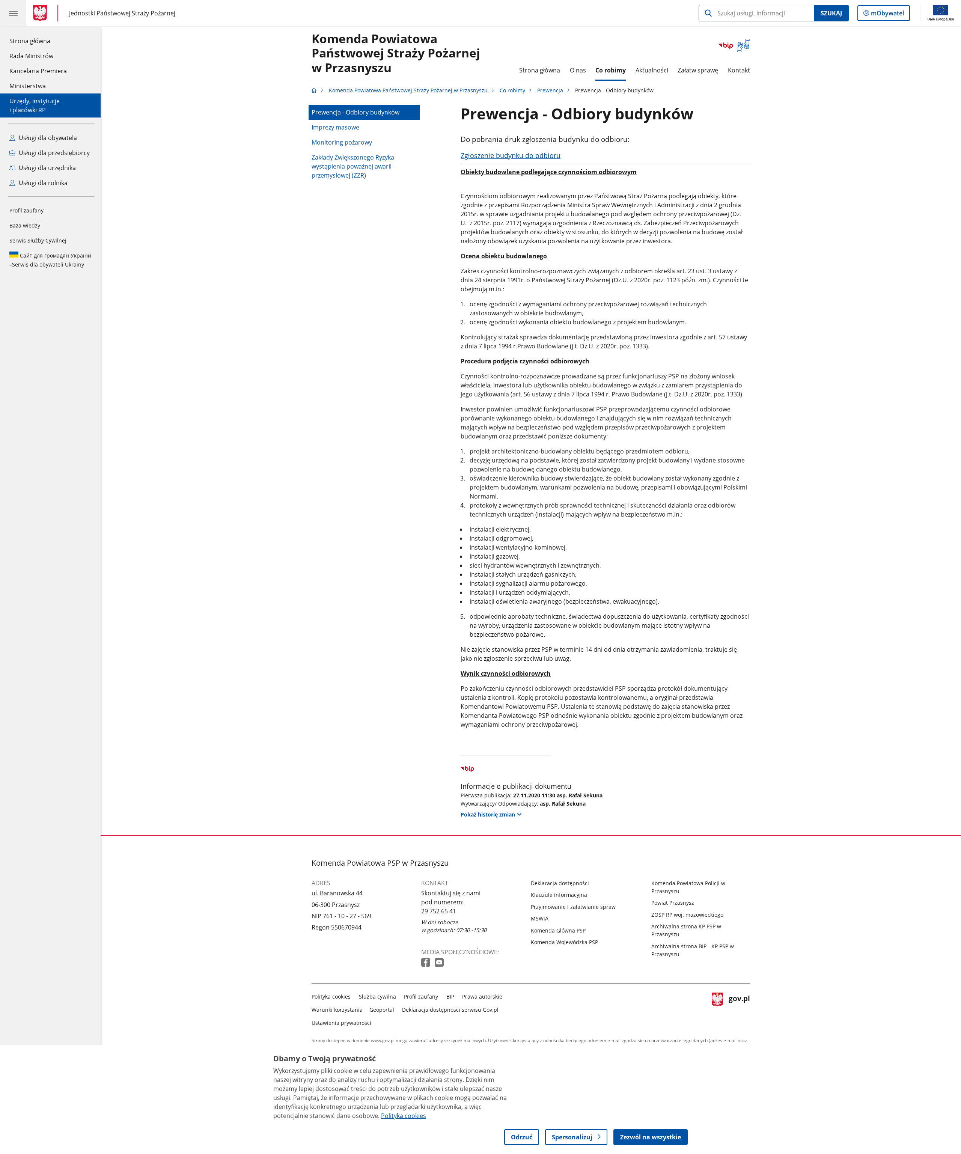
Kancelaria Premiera (38, 71)
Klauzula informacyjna (559, 894)
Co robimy (610, 70)
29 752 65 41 (438, 911)
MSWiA (539, 918)
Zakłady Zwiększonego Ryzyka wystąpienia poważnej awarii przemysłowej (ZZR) (353, 166)
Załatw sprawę (698, 70)
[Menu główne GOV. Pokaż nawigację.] (13, 13)
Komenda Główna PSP (558, 930)
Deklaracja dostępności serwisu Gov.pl (450, 1009)
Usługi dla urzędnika (46, 168)
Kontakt (739, 70)
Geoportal (381, 1009)
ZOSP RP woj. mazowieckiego (687, 914)
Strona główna (38, 40)
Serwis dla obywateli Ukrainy (50, 260)
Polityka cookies (331, 996)
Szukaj (831, 13)
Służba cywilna (377, 996)
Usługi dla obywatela (47, 138)
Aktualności (652, 70)
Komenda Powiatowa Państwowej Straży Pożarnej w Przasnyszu (396, 53)
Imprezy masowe (335, 127)
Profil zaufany (26, 210)
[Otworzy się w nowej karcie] (426, 963)
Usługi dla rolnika (42, 183)
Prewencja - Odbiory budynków (355, 112)
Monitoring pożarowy (342, 142)
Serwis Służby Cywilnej (37, 240)
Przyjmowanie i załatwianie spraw (573, 906)
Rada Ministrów (31, 56)
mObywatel (887, 15)
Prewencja (550, 90)
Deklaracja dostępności (560, 883)
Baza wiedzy (24, 225)
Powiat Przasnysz (672, 902)
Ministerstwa (27, 86)
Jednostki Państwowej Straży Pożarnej (122, 13)
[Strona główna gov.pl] (41, 13)
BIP (450, 996)
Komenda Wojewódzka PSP (564, 942)
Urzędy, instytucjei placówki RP (34, 105)
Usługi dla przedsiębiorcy (53, 153)
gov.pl (739, 1008)
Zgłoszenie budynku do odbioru (510, 155)
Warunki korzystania (337, 1009)
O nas (578, 70)
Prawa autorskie (482, 996)
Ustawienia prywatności (341, 1022)
